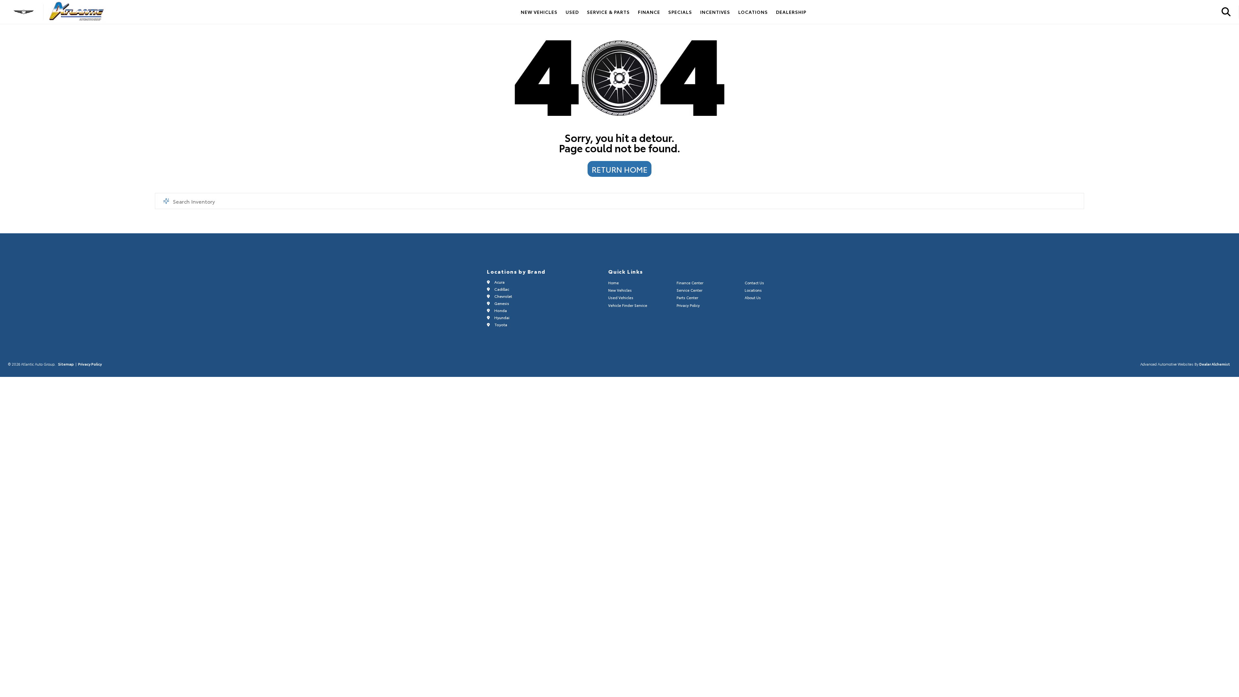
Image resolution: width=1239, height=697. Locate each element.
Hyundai (501, 317)
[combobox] (619, 201)
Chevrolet (502, 296)
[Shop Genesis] (23, 12)
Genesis (501, 303)
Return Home (620, 169)
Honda (500, 310)
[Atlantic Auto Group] (77, 12)
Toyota (500, 324)
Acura (499, 282)
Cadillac (501, 289)
